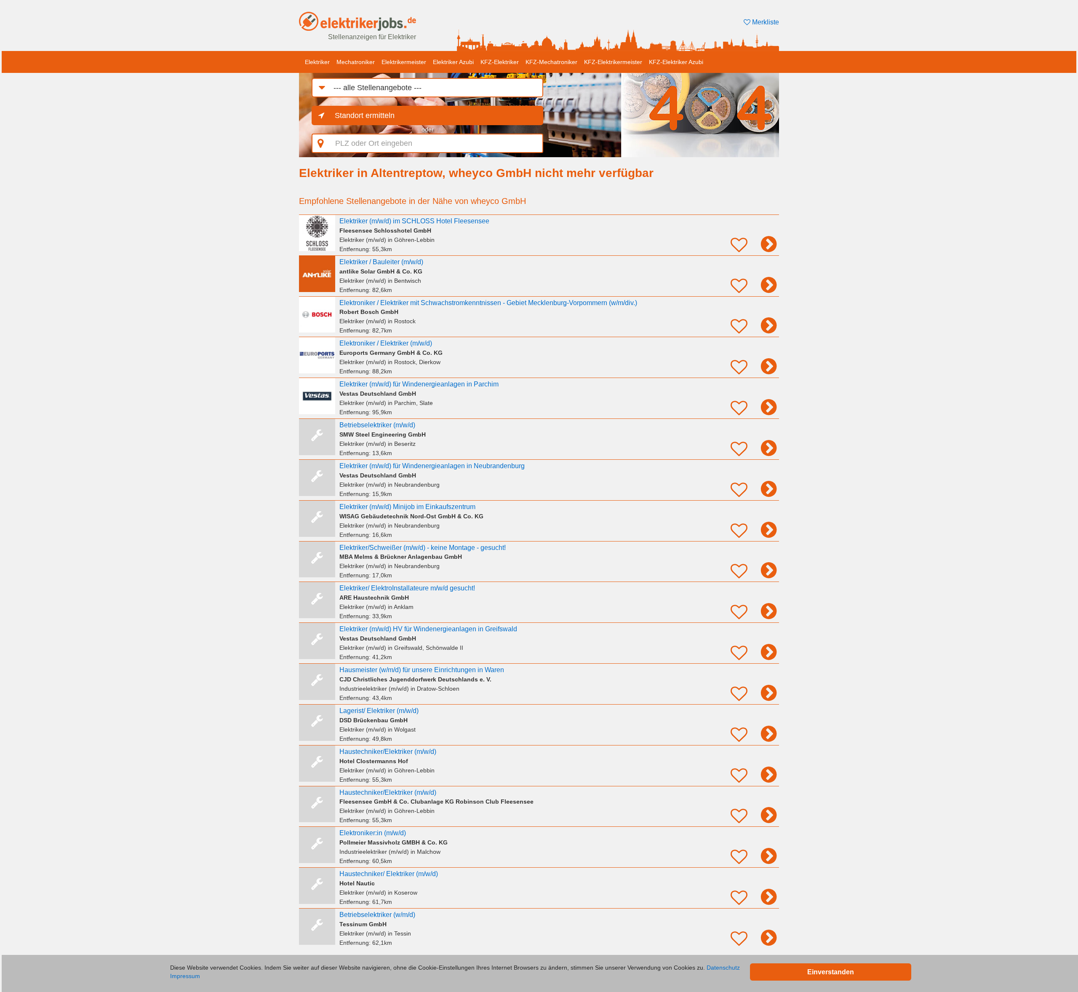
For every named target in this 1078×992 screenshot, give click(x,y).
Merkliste (764, 22)
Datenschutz (723, 967)
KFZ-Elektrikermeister (613, 62)
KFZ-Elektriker (499, 62)
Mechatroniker (355, 62)
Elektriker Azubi (453, 62)
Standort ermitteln (365, 115)
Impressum (185, 976)
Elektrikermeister (404, 62)
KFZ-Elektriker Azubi (676, 62)
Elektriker (317, 62)
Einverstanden (830, 972)
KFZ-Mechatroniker (551, 62)
